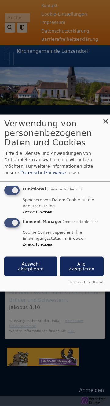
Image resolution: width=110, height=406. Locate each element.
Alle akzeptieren (81, 266)
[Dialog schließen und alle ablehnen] (105, 118)
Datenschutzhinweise (43, 172)
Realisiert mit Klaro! (86, 282)
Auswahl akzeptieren (31, 266)
